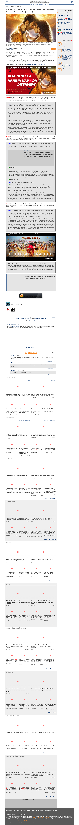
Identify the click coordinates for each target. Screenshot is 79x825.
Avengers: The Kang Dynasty (24, 420)
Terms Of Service (22, 810)
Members (48, 4)
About (17, 810)
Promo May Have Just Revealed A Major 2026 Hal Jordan (65, 29)
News (30, 4)
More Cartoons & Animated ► (49, 668)
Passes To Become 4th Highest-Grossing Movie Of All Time (64, 24)
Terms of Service (32, 320)
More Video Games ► (51, 580)
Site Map (13, 810)
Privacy (37, 810)
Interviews (13, 6)
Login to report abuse (51, 361)
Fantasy (12, 49)
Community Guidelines (42, 320)
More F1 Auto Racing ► (50, 712)
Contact (50, 810)
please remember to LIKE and (36, 64)
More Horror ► (52, 624)
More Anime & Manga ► (50, 539)
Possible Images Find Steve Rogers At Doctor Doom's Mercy (65, 14)
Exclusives (34, 4)
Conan (29, 380)
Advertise (55, 810)
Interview (53, 48)
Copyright (42, 810)
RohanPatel (9, 48)
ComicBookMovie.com (15, 326)
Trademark (47, 810)
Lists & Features (41, 4)
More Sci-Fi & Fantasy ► (50, 498)
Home (7, 6)
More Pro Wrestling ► (51, 796)
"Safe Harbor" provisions (40, 318)
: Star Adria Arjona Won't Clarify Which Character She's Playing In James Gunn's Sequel (65, 34)
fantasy (19, 6)
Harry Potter (53, 380)
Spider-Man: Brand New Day (49, 420)
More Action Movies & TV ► (49, 752)
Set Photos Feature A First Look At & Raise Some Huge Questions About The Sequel (65, 19)
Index (10, 810)
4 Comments (32, 353)
